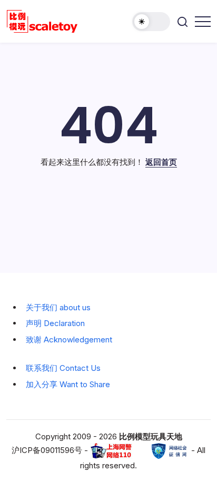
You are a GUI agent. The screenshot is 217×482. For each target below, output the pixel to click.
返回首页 (161, 162)
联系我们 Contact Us (63, 368)
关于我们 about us (58, 307)
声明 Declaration (55, 323)
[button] (151, 21)
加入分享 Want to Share (68, 384)
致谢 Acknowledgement (69, 340)
